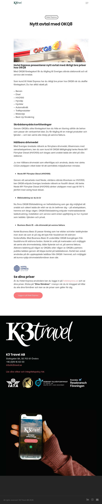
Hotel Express (51, 17)
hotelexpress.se (70, 280)
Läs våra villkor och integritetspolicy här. (25, 371)
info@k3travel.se (14, 365)
